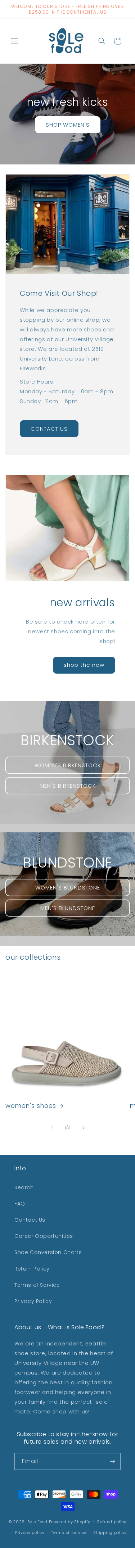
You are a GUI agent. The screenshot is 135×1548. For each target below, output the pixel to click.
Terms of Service (37, 1285)
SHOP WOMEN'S (68, 124)
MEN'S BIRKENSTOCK (68, 785)
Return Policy (32, 1268)
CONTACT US (49, 428)
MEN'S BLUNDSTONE (67, 907)
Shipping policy (110, 1532)
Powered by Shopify (70, 1521)
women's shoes (30, 1106)
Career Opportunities (43, 1236)
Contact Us (29, 1219)
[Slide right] (83, 1128)
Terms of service (68, 1532)
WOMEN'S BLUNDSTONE (67, 887)
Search (24, 1187)
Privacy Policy (33, 1301)
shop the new (84, 665)
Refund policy (111, 1522)
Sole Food (37, 1521)
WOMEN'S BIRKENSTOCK (68, 765)
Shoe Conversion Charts (48, 1252)
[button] (14, 41)
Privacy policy (30, 1532)
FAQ (19, 1203)
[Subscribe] (112, 1461)
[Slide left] (52, 1128)
